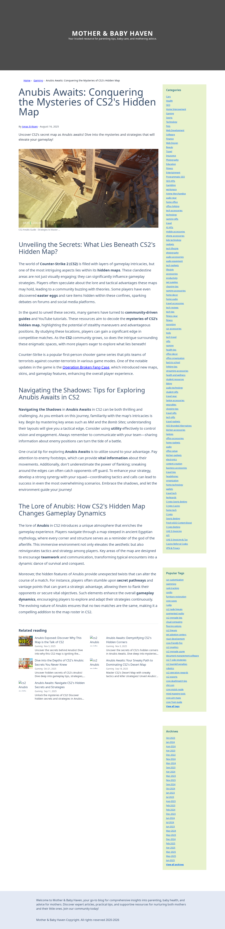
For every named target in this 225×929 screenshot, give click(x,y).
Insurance (171, 155)
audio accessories (175, 256)
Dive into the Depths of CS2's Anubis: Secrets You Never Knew (59, 662)
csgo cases (171, 600)
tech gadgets (172, 265)
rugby (169, 605)
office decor (172, 354)
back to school (173, 362)
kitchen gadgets (174, 455)
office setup (172, 451)
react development (175, 638)
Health (169, 100)
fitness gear (172, 316)
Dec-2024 (171, 839)
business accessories (176, 467)
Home (27, 80)
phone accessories (175, 235)
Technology (171, 121)
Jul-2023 (170, 797)
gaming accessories (176, 290)
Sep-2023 (170, 767)
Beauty (169, 147)
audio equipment (174, 261)
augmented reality (175, 613)
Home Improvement (176, 109)
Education (171, 164)
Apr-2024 (170, 771)
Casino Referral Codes (177, 543)
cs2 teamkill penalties (176, 664)
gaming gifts (172, 218)
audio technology (174, 387)
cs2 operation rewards (177, 672)
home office (172, 202)
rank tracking (172, 588)
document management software (182, 655)
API (167, 535)
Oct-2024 (170, 788)
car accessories (173, 328)
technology (171, 214)
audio (169, 446)
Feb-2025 (170, 843)
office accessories (175, 438)
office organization (175, 358)
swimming (171, 583)
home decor (172, 294)
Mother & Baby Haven (112, 33)
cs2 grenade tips (174, 617)
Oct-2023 (170, 737)
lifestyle (170, 269)
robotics (170, 668)
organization (172, 480)
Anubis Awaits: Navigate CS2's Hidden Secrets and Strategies (60, 685)
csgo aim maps (173, 697)
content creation (174, 463)
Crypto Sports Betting (176, 501)
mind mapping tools (175, 693)
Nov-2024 (171, 759)
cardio (169, 592)
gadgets (170, 244)
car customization (175, 579)
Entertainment (173, 172)
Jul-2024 (170, 822)
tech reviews (172, 307)
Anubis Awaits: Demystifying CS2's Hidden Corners (129, 640)
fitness (169, 320)
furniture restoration (176, 596)
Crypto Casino (173, 505)
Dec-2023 (171, 813)
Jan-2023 (170, 792)
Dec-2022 (171, 754)
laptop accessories (175, 400)
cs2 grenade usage (175, 651)
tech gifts (170, 417)
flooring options (173, 626)
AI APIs (169, 227)
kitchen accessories (175, 429)
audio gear (171, 197)
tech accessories (174, 210)
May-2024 (171, 830)
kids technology (173, 240)
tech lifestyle (172, 248)
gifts (168, 341)
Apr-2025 (170, 847)
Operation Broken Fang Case (86, 367)
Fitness (169, 168)
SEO (168, 105)
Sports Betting (173, 518)
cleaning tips (172, 286)
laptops (169, 434)
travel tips (171, 472)
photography (172, 252)
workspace (171, 189)
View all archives (175, 864)
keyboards (171, 497)
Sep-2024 (170, 784)
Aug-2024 (171, 746)
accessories (172, 273)
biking (169, 383)
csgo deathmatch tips (176, 681)
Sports (169, 117)
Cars (168, 96)
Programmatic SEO (175, 176)
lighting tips (171, 366)
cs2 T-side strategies (176, 659)
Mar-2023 (171, 775)
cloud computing (174, 621)
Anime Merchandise (176, 193)
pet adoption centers (176, 634)
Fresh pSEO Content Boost (179, 522)
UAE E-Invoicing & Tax (177, 539)
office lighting (172, 206)
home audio (172, 299)
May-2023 (171, 835)
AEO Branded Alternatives (179, 425)
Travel (169, 151)
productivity (172, 278)
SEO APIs (170, 181)
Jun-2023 (170, 826)
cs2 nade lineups (174, 609)
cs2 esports (171, 676)
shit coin (170, 685)
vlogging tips (172, 408)
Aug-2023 (171, 801)
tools (168, 332)
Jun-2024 (170, 818)
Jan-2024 (170, 742)
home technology (174, 484)
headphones (172, 476)
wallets (169, 489)
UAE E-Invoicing (174, 531)
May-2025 (171, 856)
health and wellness (175, 375)
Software (170, 134)
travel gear (171, 396)
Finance (170, 138)
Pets (168, 126)
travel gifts (171, 413)
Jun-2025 (170, 860)
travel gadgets (173, 421)
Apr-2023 (170, 750)
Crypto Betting (173, 527)
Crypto (169, 514)
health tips (171, 349)
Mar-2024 (171, 763)
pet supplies (172, 282)
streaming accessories (177, 370)
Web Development (175, 130)
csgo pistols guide (175, 689)
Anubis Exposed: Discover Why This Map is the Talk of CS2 (58, 640)
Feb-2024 (170, 809)
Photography (172, 159)
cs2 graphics (172, 647)
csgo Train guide (174, 702)
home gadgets (173, 442)
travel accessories (175, 303)
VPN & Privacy (173, 548)
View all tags (172, 706)
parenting (171, 324)
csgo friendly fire (174, 643)
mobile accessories (175, 231)
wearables (171, 404)
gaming (169, 345)
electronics (171, 459)
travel (169, 223)
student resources (175, 379)
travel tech (171, 493)
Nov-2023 (171, 780)
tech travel (171, 337)
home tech (171, 510)
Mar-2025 (171, 851)
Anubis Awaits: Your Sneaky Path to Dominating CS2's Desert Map (129, 662)
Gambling (171, 185)
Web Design (172, 143)
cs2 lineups (171, 630)
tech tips (170, 311)
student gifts (172, 391)
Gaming (38, 80)
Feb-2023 (170, 805)
